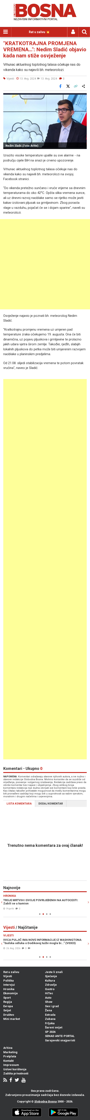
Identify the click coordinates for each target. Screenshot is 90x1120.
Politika (8, 980)
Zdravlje (51, 984)
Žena (48, 1010)
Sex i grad (52, 1006)
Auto (48, 997)
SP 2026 (50, 1031)
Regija (7, 1001)
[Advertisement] (45, 264)
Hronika (8, 989)
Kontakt (8, 1060)
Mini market (11, 1019)
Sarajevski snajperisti (60, 1040)
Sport (7, 997)
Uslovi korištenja (14, 1069)
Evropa (8, 1006)
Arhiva (7, 1047)
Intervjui (9, 984)
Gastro (49, 989)
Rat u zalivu (11, 972)
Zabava (50, 1019)
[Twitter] (17, 1080)
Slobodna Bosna (45, 1101)
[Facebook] (10, 1080)
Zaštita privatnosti (15, 1073)
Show (48, 1001)
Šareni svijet (53, 1027)
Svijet (7, 1010)
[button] (82, 97)
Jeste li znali (54, 972)
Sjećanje (51, 976)
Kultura (50, 980)
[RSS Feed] (5, 1080)
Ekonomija (10, 993)
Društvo (8, 1014)
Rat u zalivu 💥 (39, 32)
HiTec (49, 993)
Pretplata (9, 1056)
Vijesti (7, 976)
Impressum (11, 1065)
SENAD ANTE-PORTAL (59, 1036)
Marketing (10, 1052)
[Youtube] (23, 1080)
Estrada (50, 1014)
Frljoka (50, 1023)
